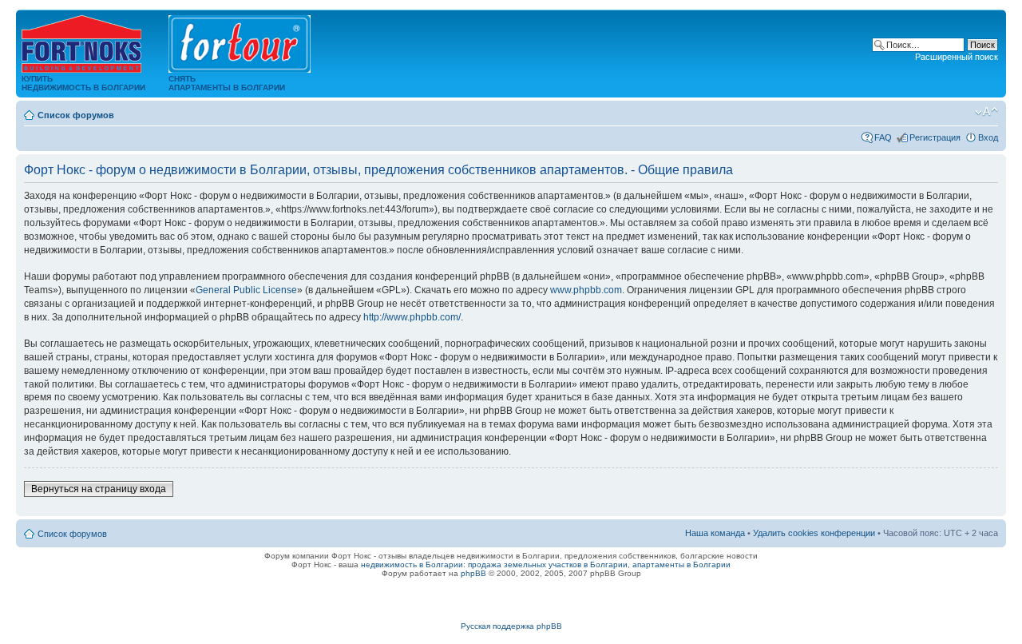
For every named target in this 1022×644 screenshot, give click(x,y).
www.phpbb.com (586, 290)
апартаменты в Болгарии (681, 564)
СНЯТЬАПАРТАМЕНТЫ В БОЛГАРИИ (226, 83)
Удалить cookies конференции (814, 533)
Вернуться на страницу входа (98, 489)
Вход (988, 137)
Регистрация (935, 137)
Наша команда (715, 533)
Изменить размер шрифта (986, 112)
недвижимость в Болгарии (412, 564)
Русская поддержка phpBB (511, 626)
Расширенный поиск (956, 57)
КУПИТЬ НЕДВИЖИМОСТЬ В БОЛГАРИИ (83, 83)
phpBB (473, 573)
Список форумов (76, 115)
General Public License (246, 290)
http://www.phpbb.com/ (412, 317)
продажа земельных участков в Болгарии (548, 564)
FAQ (883, 137)
